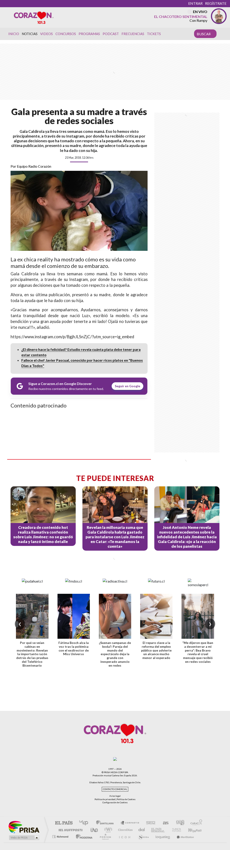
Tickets (154, 34)
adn (178, 823)
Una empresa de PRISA (24, 826)
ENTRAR (195, 3)
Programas (89, 34)
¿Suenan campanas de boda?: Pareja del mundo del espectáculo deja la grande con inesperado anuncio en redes (115, 654)
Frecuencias (133, 34)
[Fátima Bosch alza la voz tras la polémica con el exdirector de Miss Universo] (74, 616)
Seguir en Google (127, 386)
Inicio (13, 34)
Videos (46, 34)
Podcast (111, 34)
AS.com (163, 823)
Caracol (195, 823)
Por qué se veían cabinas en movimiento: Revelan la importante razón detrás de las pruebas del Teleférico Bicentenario (32, 654)
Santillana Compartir (130, 823)
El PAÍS (63, 823)
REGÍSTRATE (215, 3)
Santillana (106, 823)
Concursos (65, 34)
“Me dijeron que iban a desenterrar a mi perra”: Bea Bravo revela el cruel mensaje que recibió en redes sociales (197, 652)
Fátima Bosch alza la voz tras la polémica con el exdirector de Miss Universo (73, 648)
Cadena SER (149, 823)
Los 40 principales (85, 823)
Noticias (30, 34)
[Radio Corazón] (33, 17)
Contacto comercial (115, 789)
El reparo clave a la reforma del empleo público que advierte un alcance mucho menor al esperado (156, 650)
